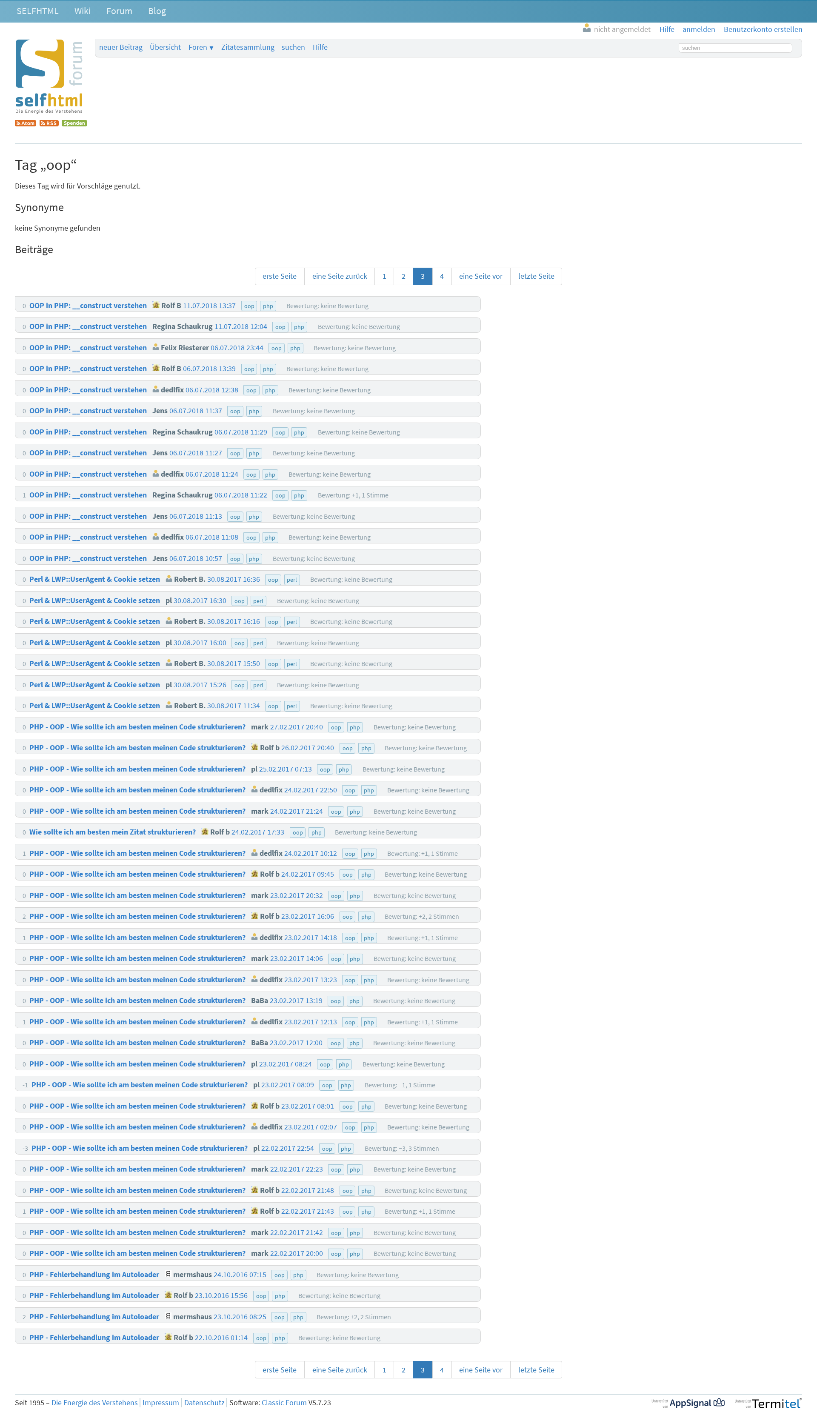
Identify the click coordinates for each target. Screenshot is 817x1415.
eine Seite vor (481, 276)
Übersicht (165, 47)
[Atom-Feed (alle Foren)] (25, 124)
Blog (157, 11)
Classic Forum (284, 1402)
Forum (119, 11)
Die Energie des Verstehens (94, 1402)
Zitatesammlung (247, 47)
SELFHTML (38, 11)
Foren (198, 47)
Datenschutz (204, 1402)
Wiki (82, 11)
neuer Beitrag (121, 47)
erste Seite (280, 276)
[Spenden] (74, 124)
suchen (293, 47)
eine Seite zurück (339, 276)
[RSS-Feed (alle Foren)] (49, 124)
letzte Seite (536, 276)
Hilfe (320, 47)
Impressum (161, 1402)
